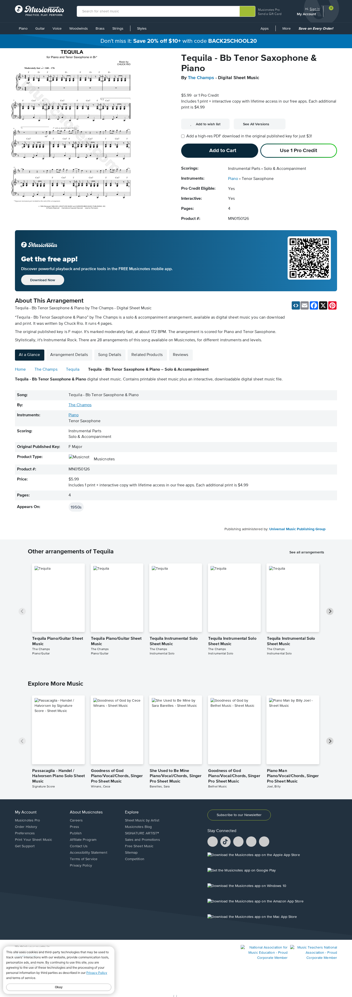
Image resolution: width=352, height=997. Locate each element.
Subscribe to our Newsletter (239, 815)
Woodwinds (78, 28)
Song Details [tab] (109, 355)
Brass (100, 28)
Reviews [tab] (180, 355)
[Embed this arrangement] (296, 305)
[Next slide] (329, 611)
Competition (134, 859)
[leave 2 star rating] (193, 87)
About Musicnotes (86, 812)
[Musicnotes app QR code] (309, 260)
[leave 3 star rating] (201, 87)
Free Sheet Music (139, 846)
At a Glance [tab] (29, 355)
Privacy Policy (81, 865)
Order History (26, 827)
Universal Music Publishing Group (297, 529)
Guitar (40, 28)
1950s (76, 507)
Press (74, 827)
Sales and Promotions (142, 840)
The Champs (201, 78)
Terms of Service (83, 859)
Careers (76, 820)
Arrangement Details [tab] (69, 355)
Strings (117, 28)
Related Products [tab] (147, 355)
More (288, 30)
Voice (57, 28)
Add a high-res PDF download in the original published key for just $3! (249, 136)
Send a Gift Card (269, 13)
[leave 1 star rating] (185, 87)
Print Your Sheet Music (33, 840)
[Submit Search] (247, 11)
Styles (142, 28)
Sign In (315, 9)
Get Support (25, 846)
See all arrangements (306, 552)
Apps (265, 28)
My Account (307, 14)
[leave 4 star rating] (209, 87)
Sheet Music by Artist (142, 820)
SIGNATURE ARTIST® (142, 833)
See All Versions (256, 124)
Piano (23, 28)
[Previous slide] (22, 611)
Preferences (25, 833)
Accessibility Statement (88, 852)
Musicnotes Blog (138, 827)
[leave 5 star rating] (217, 87)
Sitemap (131, 852)
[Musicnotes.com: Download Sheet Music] (39, 10)
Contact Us (79, 846)
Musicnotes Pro (269, 9)
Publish (76, 833)
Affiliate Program (83, 840)
